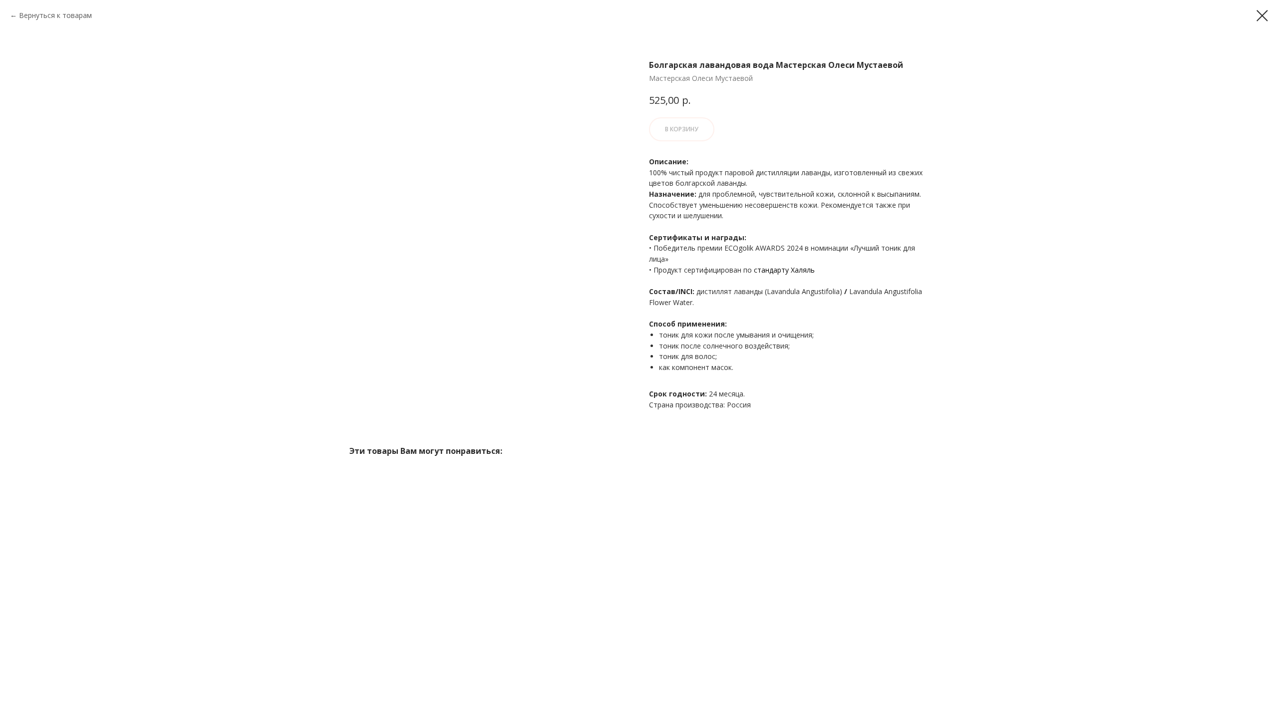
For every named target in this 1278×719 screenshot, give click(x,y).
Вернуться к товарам (55, 15)
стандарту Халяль (784, 270)
